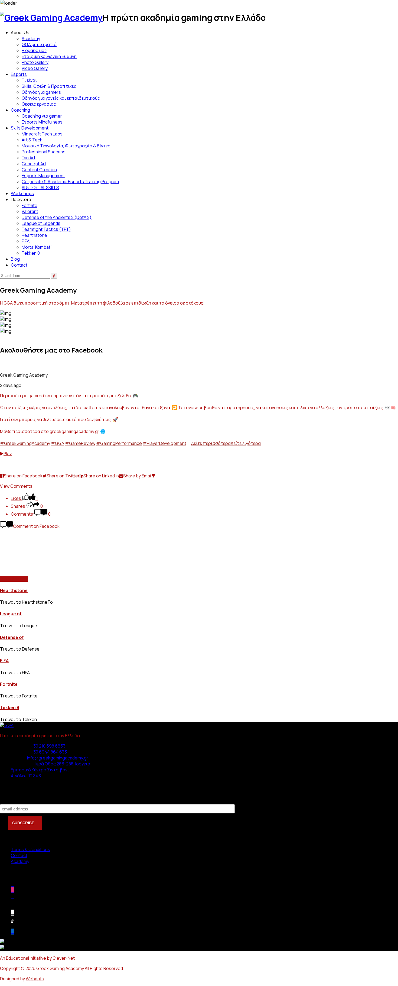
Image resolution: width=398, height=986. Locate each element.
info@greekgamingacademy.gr (57, 758)
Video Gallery (35, 68)
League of (11, 614)
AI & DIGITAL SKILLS (40, 187)
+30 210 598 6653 (48, 746)
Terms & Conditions (30, 849)
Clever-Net (64, 958)
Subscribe (11, 798)
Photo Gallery (35, 62)
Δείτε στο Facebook (20, 460)
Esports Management (43, 176)
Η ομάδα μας (34, 50)
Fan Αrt (28, 158)
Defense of (12, 637)
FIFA (26, 241)
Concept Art (34, 164)
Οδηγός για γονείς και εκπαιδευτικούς (61, 98)
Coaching (20, 110)
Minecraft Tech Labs (42, 134)
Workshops (22, 193)
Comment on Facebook (36, 526)
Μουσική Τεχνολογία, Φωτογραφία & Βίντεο (66, 146)
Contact (19, 265)
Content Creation (39, 170)
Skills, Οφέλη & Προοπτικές (49, 86)
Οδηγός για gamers (41, 92)
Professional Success (44, 152)
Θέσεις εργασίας (39, 104)
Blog (15, 259)
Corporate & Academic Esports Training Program (70, 182)
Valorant (30, 211)
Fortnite (29, 205)
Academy (31, 38)
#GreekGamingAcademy (25, 443)
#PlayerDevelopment (164, 443)
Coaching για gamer (42, 116)
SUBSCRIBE (23, 823)
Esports (19, 74)
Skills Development (29, 128)
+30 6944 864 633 (49, 752)
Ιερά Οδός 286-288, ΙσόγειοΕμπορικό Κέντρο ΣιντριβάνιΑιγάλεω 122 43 (50, 770)
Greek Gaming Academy (24, 375)
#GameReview (80, 443)
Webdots (35, 979)
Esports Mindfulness (42, 122)
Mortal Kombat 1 (37, 247)
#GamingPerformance (119, 443)
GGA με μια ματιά (39, 44)
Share (7, 465)
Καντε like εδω (14, 579)
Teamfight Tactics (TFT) (46, 229)
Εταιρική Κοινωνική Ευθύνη (49, 56)
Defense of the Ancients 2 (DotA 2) (57, 217)
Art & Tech (32, 140)
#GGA (57, 443)
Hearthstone (34, 235)
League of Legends (41, 223)
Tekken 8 (31, 253)
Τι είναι (29, 80)
